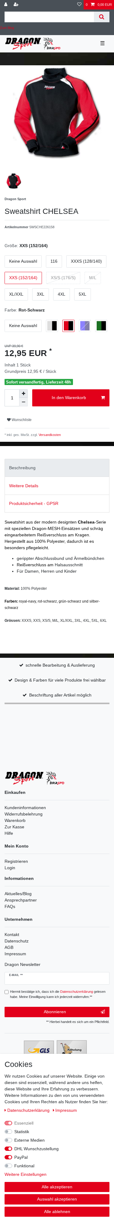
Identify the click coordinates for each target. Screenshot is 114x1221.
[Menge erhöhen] (23, 393)
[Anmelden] (6, 4)
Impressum (15, 953)
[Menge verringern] (23, 402)
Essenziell (23, 1123)
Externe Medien (29, 1140)
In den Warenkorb (69, 397)
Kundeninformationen (25, 807)
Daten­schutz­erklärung (29, 1110)
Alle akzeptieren (57, 1186)
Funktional (24, 1165)
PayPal (21, 1157)
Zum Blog (7, 28)
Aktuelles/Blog (18, 893)
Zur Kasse (14, 826)
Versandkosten (49, 435)
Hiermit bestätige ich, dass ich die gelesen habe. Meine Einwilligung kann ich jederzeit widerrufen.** (57, 994)
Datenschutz (17, 940)
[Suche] (101, 17)
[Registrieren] (17, 4)
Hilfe (9, 833)
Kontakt (12, 934)
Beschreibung (22, 467)
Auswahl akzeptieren (57, 1199)
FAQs (10, 906)
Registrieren (16, 861)
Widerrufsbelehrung (24, 814)
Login (10, 867)
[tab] (57, 468)
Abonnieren (55, 1011)
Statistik (21, 1131)
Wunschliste (21, 420)
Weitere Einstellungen (26, 1174)
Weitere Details (23, 485)
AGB (9, 947)
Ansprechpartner (21, 900)
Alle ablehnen (57, 1211)
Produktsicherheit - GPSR (33, 503)
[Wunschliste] (79, 4)
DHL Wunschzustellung (36, 1148)
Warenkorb (15, 820)
